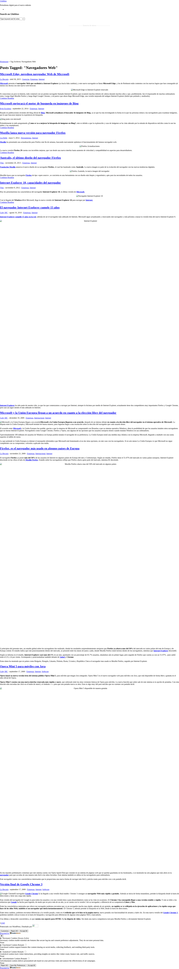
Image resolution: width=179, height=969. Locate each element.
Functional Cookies (9, 945)
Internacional (39, 418)
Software (45, 671)
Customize (5, 931)
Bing (43, 113)
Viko (2, 163)
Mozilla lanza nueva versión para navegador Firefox (33, 132)
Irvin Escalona (5, 109)
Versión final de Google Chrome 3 (21, 884)
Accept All (23, 931)
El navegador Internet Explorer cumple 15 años (30, 207)
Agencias (25, 79)
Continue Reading (7, 98)
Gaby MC (4, 213)
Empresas (34, 79)
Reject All (14, 931)
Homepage (4, 62)
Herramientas (26, 138)
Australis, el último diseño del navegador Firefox (30, 157)
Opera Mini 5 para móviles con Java (23, 666)
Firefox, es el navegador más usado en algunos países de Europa (39, 448)
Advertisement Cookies (11, 959)
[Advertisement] (89, 44)
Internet (42, 79)
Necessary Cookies (9, 938)
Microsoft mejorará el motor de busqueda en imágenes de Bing (39, 103)
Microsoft (4, 83)
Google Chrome (31, 894)
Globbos (3, 1)
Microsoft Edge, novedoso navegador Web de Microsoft (34, 74)
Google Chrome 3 (170, 913)
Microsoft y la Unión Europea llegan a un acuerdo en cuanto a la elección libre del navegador (58, 412)
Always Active (23, 938)
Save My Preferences (17, 965)
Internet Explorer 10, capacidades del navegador (30, 182)
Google (14, 902)
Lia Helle (3, 138)
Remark (21, 945)
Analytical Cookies (9, 952)
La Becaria (4, 79)
